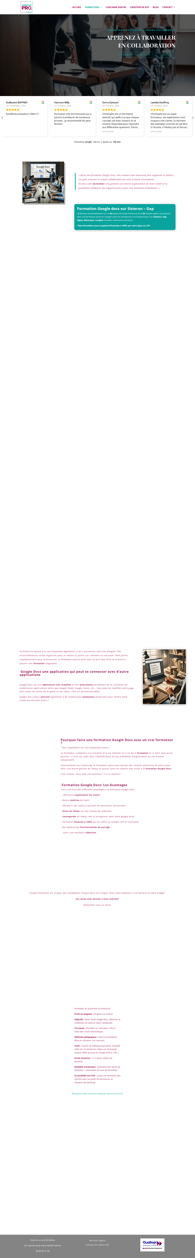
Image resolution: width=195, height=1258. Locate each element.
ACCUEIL (76, 7)
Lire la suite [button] (107, 131)
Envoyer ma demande (81, 1196)
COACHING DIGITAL (116, 7)
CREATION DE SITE (139, 7)
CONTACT (167, 7)
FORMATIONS (92, 7)
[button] (193, 118)
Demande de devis (97, 995)
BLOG (156, 7)
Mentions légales (97, 1241)
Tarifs (97, 864)
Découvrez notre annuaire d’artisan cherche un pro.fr (97, 1093)
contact (167, 54)
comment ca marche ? (137, 54)
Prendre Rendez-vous (52, 469)
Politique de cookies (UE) (97, 1245)
